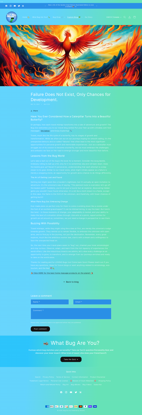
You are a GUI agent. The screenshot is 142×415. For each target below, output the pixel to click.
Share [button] (35, 111)
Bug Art (66, 385)
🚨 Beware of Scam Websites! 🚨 (83, 381)
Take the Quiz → (71, 359)
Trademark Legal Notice (39, 381)
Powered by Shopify (78, 410)
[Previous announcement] (45, 6)
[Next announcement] (97, 6)
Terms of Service (63, 377)
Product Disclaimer (97, 377)
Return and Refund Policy (50, 385)
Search (38, 377)
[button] (59, 17)
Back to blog (72, 282)
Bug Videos (87, 385)
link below (45, 131)
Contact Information (80, 377)
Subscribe (98, 385)
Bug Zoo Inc (67, 410)
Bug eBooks (75, 385)
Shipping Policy (104, 381)
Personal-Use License (59, 381)
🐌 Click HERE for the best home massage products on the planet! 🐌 (62, 273)
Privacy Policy (48, 377)
